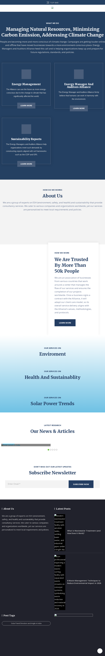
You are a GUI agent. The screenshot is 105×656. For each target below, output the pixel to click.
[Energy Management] (26, 74)
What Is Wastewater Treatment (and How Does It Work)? (84, 531)
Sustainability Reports (26, 139)
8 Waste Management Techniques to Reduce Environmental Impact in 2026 (84, 581)
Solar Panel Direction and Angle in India (26, 623)
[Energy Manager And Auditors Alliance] (79, 74)
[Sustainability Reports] (26, 129)
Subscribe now (81, 484)
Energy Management (26, 84)
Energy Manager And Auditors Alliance (78, 86)
